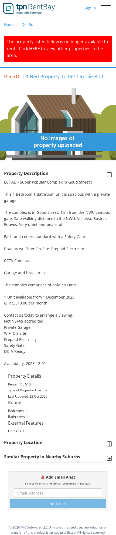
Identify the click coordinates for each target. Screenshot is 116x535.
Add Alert (58, 503)
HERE (34, 49)
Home (9, 24)
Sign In (90, 8)
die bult (29, 24)
